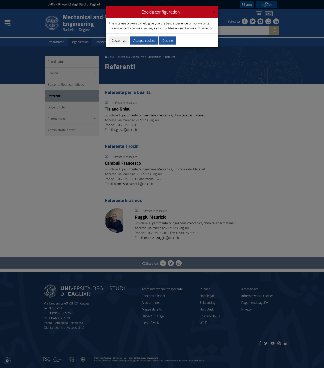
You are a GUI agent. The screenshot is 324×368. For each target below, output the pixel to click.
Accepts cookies (144, 40)
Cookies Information (199, 28)
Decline (167, 40)
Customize (119, 40)
